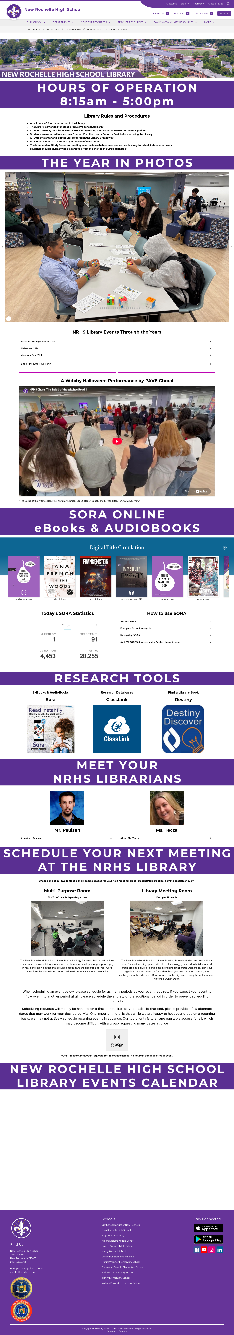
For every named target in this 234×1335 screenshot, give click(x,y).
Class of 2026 (215, 3)
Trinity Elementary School (116, 1278)
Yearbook (198, 3)
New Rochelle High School (43, 29)
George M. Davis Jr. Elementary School (123, 1267)
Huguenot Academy (113, 1235)
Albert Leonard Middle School (118, 1241)
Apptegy (123, 1331)
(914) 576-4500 (18, 1262)
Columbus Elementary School (118, 1256)
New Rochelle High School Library (108, 29)
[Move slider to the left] (2, 247)
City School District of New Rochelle (121, 1225)
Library (185, 3)
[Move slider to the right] (231, 247)
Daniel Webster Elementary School (121, 1262)
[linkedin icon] (220, 1252)
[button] (100, 308)
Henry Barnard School (114, 1251)
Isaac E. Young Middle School (117, 1246)
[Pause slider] (8, 318)
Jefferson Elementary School (117, 1272)
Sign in (224, 13)
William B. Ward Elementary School (121, 1283)
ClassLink (171, 3)
